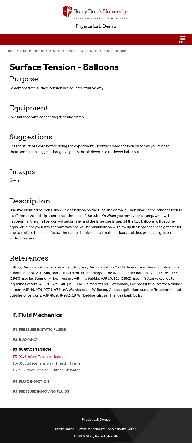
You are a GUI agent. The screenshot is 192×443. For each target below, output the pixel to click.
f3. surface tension (32, 349)
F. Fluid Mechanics (31, 51)
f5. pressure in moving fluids (41, 391)
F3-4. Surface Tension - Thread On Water (46, 370)
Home (11, 51)
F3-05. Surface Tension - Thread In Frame (47, 363)
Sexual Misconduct (91, 429)
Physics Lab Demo (96, 26)
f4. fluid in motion (31, 381)
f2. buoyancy (25, 339)
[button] (96, 39)
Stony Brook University (102, 436)
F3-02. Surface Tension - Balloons (104, 51)
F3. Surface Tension (62, 51)
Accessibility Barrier (122, 429)
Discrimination (64, 429)
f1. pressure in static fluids (39, 329)
